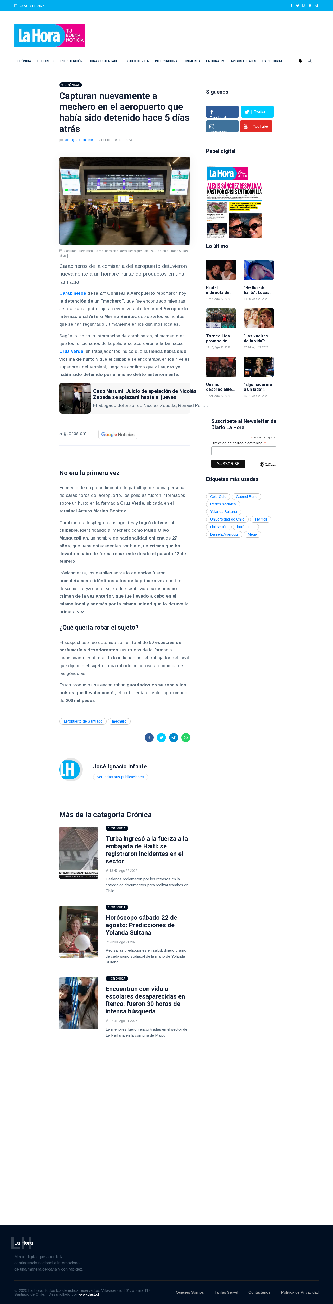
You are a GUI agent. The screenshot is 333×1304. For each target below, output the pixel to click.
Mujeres (192, 61)
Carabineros (72, 293)
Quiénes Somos (190, 1292)
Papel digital (273, 61)
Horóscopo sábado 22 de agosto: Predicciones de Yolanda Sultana (141, 925)
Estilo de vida (137, 61)
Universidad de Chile (227, 519)
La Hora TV (215, 61)
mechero (119, 721)
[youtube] (310, 6)
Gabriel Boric (246, 496)
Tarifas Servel (226, 1292)
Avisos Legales (243, 61)
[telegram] (317, 6)
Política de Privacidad (300, 1292)
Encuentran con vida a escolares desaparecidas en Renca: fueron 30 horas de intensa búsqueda (145, 1000)
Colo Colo (218, 496)
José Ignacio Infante (79, 140)
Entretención (71, 61)
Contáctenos (259, 1292)
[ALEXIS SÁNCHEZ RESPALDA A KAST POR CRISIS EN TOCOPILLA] (234, 201)
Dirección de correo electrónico (238, 443)
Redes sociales (223, 504)
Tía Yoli (260, 519)
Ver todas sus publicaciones (120, 777)
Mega (252, 534)
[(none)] (71, 769)
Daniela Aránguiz (224, 534)
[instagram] (303, 6)
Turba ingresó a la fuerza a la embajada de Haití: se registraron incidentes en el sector (147, 850)
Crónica (24, 61)
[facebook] (291, 6)
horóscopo (246, 527)
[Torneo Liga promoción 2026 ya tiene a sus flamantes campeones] (221, 318)
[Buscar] (309, 61)
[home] (49, 35)
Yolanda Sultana (223, 512)
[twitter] (297, 6)
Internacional (167, 61)
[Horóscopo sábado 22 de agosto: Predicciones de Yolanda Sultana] (78, 932)
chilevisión (218, 527)
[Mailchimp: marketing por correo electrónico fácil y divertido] (268, 468)
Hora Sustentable (104, 61)
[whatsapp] (185, 737)
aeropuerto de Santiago (83, 721)
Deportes (45, 61)
